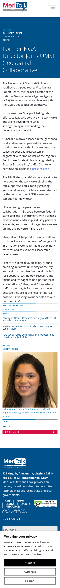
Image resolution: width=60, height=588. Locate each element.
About (6, 510)
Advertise (19, 510)
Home (6, 501)
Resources (13, 506)
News (20, 501)
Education (8, 309)
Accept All (30, 562)
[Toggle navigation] (52, 8)
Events (25, 504)
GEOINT (6, 426)
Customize (30, 571)
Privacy (23, 512)
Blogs (10, 504)
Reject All (30, 580)
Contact (9, 512)
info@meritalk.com (35, 478)
